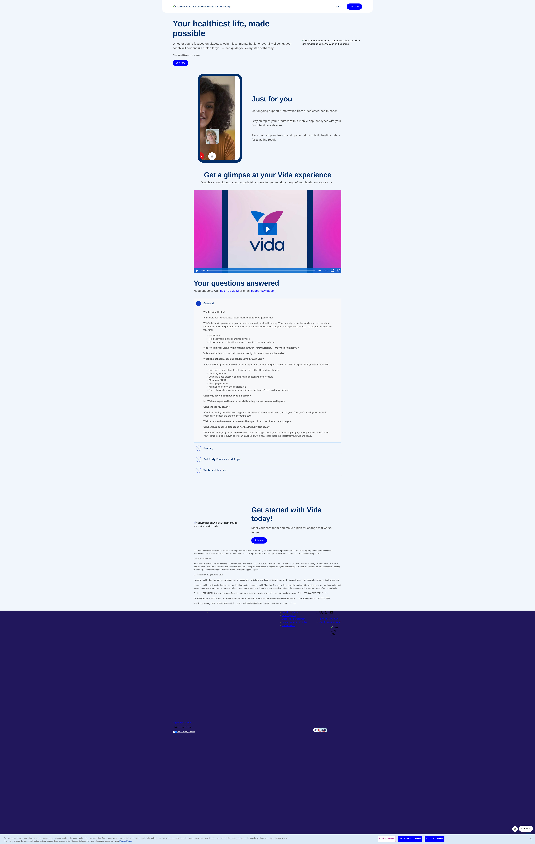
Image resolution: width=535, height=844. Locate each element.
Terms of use (288, 625)
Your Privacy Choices (186, 732)
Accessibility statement (293, 619)
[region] (267, 839)
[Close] (530, 839)
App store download (329, 619)
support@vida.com (263, 290)
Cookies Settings (386, 839)
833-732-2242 (229, 290)
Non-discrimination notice (295, 622)
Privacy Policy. (125, 841)
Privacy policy (289, 615)
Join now (354, 6)
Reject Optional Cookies (410, 839)
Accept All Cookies (434, 839)
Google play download (330, 622)
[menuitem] (338, 6)
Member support (290, 612)
